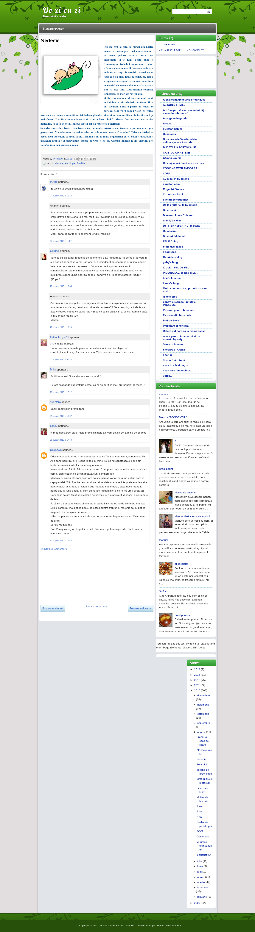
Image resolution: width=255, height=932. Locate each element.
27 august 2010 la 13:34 (61, 286)
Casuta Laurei (172, 157)
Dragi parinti (166, 468)
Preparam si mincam (176, 325)
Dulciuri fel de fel (174, 236)
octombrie (203, 713)
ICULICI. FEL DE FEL (176, 267)
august (201, 732)
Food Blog (169, 251)
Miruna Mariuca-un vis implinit (192, 516)
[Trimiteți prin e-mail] (80, 159)
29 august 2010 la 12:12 (61, 392)
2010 (197, 690)
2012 (197, 679)
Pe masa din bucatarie (177, 315)
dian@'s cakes (172, 220)
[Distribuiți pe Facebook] (91, 159)
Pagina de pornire (53, 28)
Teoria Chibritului (174, 360)
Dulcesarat (170, 230)
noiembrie (203, 704)
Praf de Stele (171, 320)
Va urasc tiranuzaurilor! (204, 845)
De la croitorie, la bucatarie (180, 204)
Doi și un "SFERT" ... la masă (181, 225)
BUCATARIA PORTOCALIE (179, 147)
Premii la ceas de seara (203, 740)
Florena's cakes (173, 246)
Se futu (163, 591)
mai (199, 871)
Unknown (58, 158)
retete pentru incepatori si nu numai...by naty (181, 338)
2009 (197, 902)
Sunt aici (202, 764)
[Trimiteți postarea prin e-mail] (76, 158)
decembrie (203, 695)
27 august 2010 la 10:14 (61, 196)
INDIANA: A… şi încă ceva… (180, 272)
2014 (197, 669)
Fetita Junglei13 (59, 337)
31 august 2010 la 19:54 (61, 541)
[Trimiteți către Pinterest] (94, 159)
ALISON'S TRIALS (174, 104)
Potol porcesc (183, 615)
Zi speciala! (181, 563)
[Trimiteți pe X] (87, 159)
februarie (202, 887)
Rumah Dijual (164, 925)
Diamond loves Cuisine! (178, 215)
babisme (58, 163)
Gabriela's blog (172, 257)
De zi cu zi (62, 10)
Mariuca (164, 539)
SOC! (200, 831)
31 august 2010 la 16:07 (61, 416)
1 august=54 (204, 854)
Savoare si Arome (174, 349)
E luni (200, 811)
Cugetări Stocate (173, 189)
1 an (199, 806)
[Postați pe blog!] (84, 159)
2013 (197, 674)
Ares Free (176, 925)
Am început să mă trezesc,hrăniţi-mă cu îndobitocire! (184, 112)
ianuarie (202, 896)
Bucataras (169, 133)
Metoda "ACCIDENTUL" (173, 417)
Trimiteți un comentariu (54, 548)
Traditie (81, 163)
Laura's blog (171, 283)
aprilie (200, 876)
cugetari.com (171, 183)
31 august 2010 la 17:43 (61, 440)
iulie (199, 861)
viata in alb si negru (175, 365)
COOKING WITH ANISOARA (180, 168)
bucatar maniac (173, 128)
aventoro (55, 402)
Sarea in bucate (173, 344)
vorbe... (167, 375)
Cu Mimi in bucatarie (176, 178)
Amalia (167, 123)
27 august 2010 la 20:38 (61, 360)
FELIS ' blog (170, 241)
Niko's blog (170, 296)
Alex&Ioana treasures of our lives (184, 99)
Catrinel (54, 250)
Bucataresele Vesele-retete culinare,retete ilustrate (180, 141)
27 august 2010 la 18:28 (61, 327)
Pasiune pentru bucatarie (179, 310)
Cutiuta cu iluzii (173, 194)
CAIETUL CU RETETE (176, 152)
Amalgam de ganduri (176, 118)
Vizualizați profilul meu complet (181, 50)
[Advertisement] (69, 576)
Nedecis (201, 759)
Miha (53, 369)
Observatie (203, 836)
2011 (197, 685)
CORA (167, 173)
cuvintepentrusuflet (175, 199)
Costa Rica (129, 925)
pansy (53, 425)
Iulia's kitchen (172, 277)
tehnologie (69, 163)
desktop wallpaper (146, 925)
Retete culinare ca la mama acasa (184, 330)
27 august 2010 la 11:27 (60, 241)
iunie (200, 866)
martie (201, 882)
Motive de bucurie (185, 492)
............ (163, 393)
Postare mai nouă (52, 608)
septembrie (204, 722)
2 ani (199, 816)
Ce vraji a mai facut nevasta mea (183, 163)
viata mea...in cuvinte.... (178, 370)
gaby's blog (170, 262)
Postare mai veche (141, 608)
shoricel (168, 354)
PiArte (53, 181)
